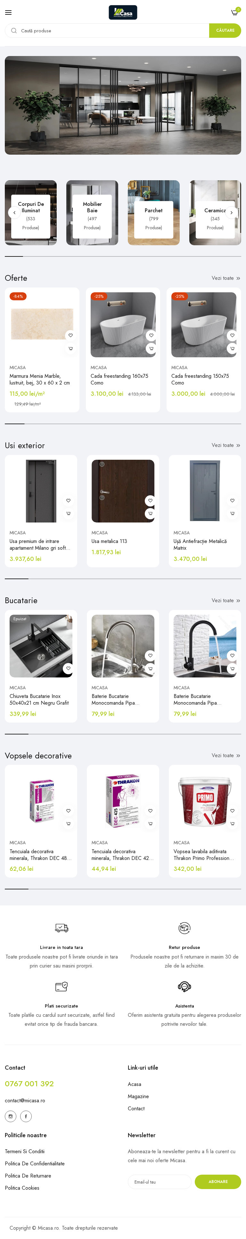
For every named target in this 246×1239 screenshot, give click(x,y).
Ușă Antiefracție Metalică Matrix (200, 545)
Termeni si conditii (25, 1151)
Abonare (218, 1182)
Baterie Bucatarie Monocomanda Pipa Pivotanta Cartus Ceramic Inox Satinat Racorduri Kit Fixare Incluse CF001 (119, 700)
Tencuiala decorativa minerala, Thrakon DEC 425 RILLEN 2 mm (122, 855)
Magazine (138, 1096)
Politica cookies (22, 1188)
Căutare (225, 30)
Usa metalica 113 (109, 541)
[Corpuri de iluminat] (31, 212)
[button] (231, 212)
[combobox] (123, 30)
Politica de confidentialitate (35, 1163)
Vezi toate (223, 278)
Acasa (134, 1084)
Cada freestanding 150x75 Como (200, 379)
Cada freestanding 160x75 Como (119, 379)
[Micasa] (123, 12)
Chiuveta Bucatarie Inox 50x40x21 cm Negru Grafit (39, 700)
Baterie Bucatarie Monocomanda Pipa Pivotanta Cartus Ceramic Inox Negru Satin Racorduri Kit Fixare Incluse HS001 (203, 700)
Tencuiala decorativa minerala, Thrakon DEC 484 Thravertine (40, 855)
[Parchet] (154, 212)
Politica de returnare (28, 1175)
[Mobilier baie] (92, 212)
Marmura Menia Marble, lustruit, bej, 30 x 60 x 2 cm (40, 379)
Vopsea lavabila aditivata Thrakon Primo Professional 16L (203, 855)
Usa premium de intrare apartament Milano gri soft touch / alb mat (38, 545)
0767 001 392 (29, 1083)
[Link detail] (10, 1116)
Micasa (18, 367)
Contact (136, 1108)
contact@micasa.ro (25, 1100)
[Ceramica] (215, 212)
